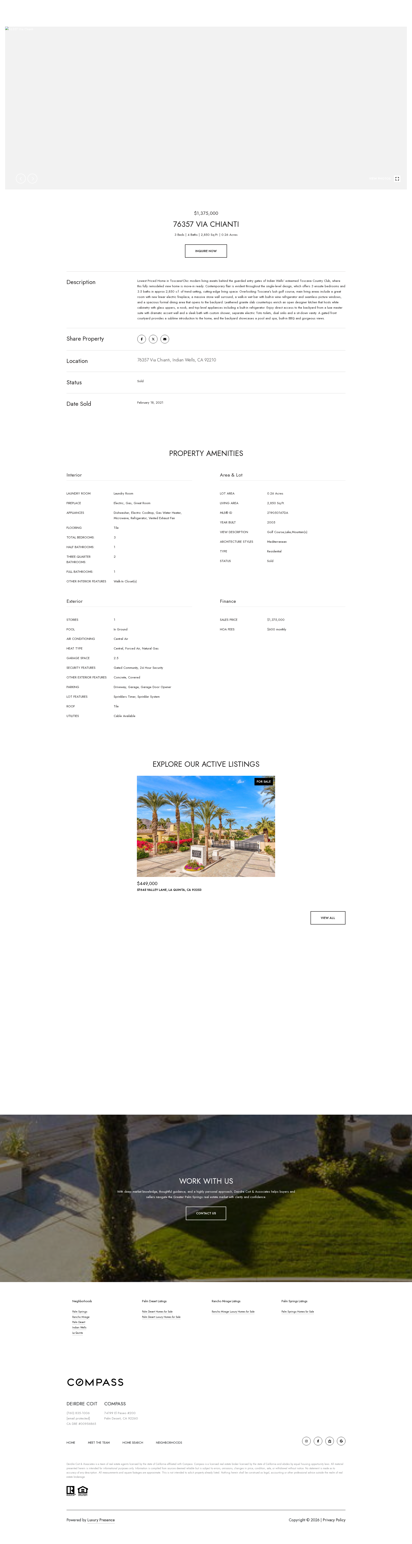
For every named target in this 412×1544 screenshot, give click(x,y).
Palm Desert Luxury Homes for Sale (161, 1317)
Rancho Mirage (80, 1317)
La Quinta (77, 1333)
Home (71, 1442)
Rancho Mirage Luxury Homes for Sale (233, 1312)
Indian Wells (79, 1327)
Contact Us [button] (206, 1213)
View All (328, 918)
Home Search (133, 1442)
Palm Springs (79, 1312)
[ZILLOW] (329, 1441)
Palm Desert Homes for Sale (157, 1312)
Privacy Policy (334, 1520)
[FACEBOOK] (318, 1441)
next (32, 178)
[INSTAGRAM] (306, 1441)
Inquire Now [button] (206, 251)
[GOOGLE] (341, 1441)
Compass (199, 1464)
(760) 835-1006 (78, 1413)
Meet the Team (99, 1442)
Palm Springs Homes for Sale (298, 1312)
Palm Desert (78, 1322)
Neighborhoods (169, 1442)
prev (21, 178)
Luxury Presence (101, 1520)
